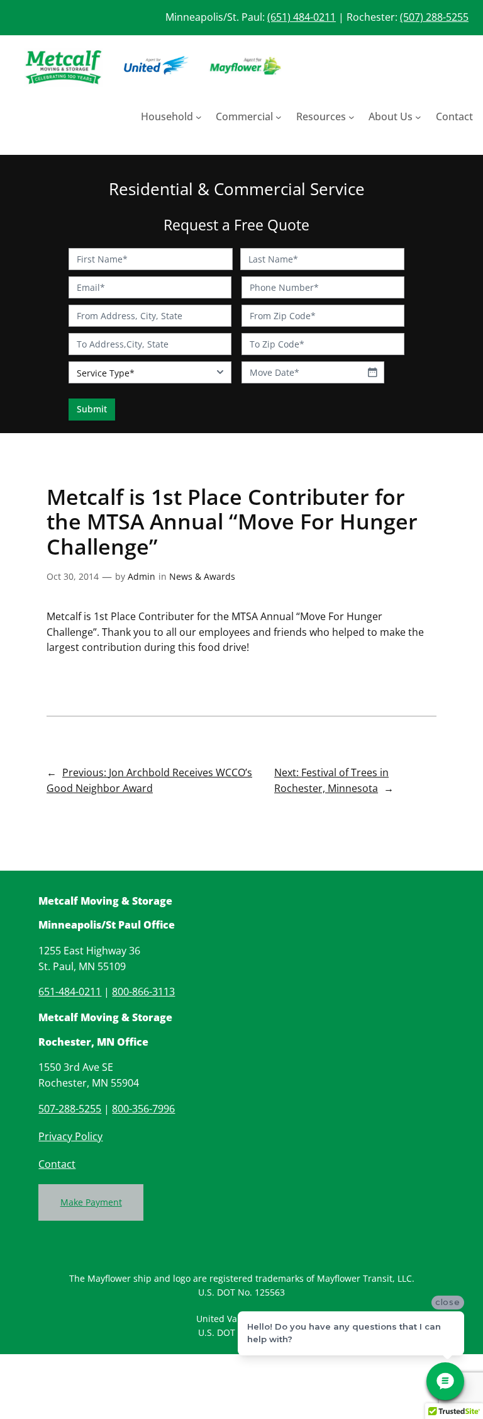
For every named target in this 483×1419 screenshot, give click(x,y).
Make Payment (91, 1202)
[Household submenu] (199, 117)
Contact (56, 1164)
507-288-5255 (69, 1109)
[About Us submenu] (418, 117)
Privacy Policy (70, 1136)
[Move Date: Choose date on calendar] (372, 372)
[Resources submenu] (351, 117)
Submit (92, 409)
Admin (141, 576)
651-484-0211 (69, 991)
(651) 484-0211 (301, 17)
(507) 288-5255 (434, 17)
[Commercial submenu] (278, 117)
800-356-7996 (143, 1109)
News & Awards (202, 576)
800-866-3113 (143, 991)
